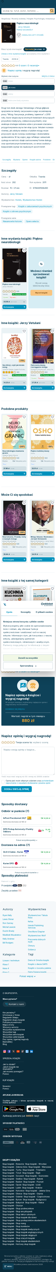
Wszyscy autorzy (10, 1027)
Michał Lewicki (9, 927)
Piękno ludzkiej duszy (40, 451)
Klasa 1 (6, 964)
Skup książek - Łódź (31, 1185)
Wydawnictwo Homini (32, 200)
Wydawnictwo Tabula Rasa (38, 916)
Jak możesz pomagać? (13, 1071)
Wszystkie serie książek (13, 1034)
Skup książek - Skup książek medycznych (20, 1229)
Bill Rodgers (8, 943)
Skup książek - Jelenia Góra (37, 1191)
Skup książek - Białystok (13, 1202)
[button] (14, 1004)
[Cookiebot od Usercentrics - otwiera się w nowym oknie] (41, 604)
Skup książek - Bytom (12, 1199)
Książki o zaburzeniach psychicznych (35, 206)
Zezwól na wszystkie (28, 658)
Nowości (6, 1086)
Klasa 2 (6, 972)
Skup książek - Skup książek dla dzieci (19, 1217)
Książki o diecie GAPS (37, 964)
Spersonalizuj (26, 666)
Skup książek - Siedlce (12, 1179)
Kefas (30, 921)
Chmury (31, 945)
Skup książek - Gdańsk (12, 1196)
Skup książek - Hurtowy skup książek (18, 1244)
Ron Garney (8, 923)
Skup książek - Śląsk (31, 1173)
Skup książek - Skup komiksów (16, 1226)
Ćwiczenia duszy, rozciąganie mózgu (39, 366)
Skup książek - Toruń (11, 1173)
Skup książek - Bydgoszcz (34, 1199)
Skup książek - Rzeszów (13, 1164)
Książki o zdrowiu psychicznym (17, 211)
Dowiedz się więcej (15, 709)
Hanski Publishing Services (35, 926)
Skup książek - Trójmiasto (34, 1170)
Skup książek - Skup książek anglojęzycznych (22, 1232)
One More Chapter (36, 931)
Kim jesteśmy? (9, 1012)
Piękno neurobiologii (11, 284)
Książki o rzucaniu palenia (39, 968)
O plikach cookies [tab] (44, 612)
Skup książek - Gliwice (12, 1193)
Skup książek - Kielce (34, 1202)
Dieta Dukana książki (37, 972)
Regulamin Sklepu (10, 1017)
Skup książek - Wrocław (35, 1164)
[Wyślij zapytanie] (52, 11)
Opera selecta (32, 221)
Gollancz (32, 949)
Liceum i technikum (11, 960)
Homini (18, 200)
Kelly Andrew (8, 939)
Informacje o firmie (11, 1015)
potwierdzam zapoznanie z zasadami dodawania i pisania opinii (30, 782)
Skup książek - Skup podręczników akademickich (24, 1220)
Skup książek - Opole (11, 1185)
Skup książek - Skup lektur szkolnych (18, 1214)
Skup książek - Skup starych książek (18, 1238)
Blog (5, 1044)
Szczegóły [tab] (26, 612)
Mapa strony (8, 1025)
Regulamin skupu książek (14, 1020)
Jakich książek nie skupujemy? (11, 1068)
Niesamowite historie (12, 221)
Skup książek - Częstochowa (37, 1196)
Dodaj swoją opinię (16, 789)
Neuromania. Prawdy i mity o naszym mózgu (14, 538)
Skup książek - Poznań (33, 1182)
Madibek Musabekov (12, 935)
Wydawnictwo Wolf (37, 935)
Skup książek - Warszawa (39, 1167)
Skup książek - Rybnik (33, 1179)
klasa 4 (6, 968)
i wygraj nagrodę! (24, 70)
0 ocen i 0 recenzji (28, 65)
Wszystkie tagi (9, 1032)
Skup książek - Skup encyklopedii (17, 1211)
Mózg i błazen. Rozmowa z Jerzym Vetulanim (42, 538)
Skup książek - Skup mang (14, 1223)
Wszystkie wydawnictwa (14, 1029)
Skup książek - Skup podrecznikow (18, 1208)
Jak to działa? (9, 1064)
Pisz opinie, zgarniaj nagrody (16, 1039)
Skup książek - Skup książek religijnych (19, 1235)
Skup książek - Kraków (32, 1188)
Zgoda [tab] (9, 612)
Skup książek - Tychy (11, 1170)
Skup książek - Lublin (11, 1188)
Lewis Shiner (8, 919)
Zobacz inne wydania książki (13, 54)
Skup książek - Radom (12, 1182)
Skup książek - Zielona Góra (14, 1167)
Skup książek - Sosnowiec (36, 1176)
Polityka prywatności (12, 1022)
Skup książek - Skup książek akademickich (21, 1241)
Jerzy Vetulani (30, 323)
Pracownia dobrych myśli (37, 940)
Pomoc (6, 1074)
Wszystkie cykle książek (13, 1037)
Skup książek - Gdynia (33, 1193)
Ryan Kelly (7, 915)
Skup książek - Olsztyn (12, 1205)
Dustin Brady (8, 931)
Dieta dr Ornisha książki (38, 960)
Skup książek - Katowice (13, 1191)
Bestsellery (8, 1042)
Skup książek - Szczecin (13, 1176)
